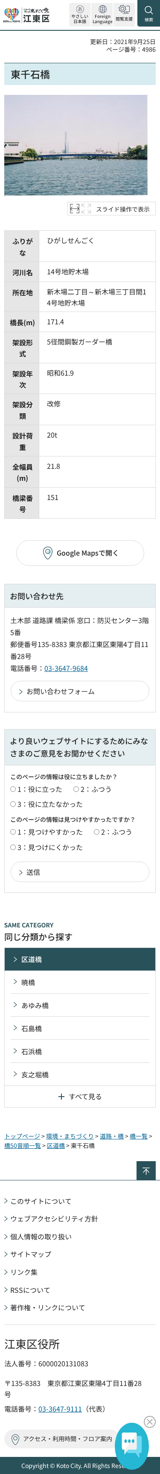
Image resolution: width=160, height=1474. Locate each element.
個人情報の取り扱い (41, 1236)
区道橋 (31, 959)
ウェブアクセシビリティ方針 (54, 1218)
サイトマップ (30, 1254)
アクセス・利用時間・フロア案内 (67, 1438)
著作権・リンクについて (47, 1307)
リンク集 (24, 1272)
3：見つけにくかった (50, 847)
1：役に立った (39, 789)
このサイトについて (41, 1201)
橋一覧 (139, 1136)
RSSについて (30, 1290)
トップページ (22, 1136)
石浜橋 (31, 1051)
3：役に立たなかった (50, 804)
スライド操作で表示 (123, 209)
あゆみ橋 (35, 1005)
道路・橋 (112, 1136)
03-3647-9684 (66, 668)
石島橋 (31, 1028)
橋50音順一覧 (22, 1145)
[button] (102, 14)
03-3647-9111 (60, 1408)
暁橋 (28, 982)
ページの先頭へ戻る (155, 1165)
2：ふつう (96, 789)
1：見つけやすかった (50, 832)
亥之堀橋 (35, 1074)
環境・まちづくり (70, 1136)
